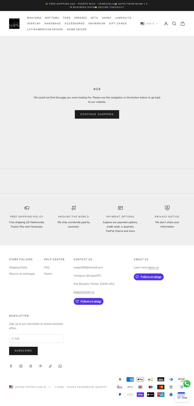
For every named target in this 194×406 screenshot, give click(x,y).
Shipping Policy (18, 267)
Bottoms (52, 17)
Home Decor (77, 29)
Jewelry (34, 23)
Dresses (80, 17)
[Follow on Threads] (31, 366)
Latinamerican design (45, 29)
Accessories (75, 23)
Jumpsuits (123, 17)
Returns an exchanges (22, 274)
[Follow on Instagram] (21, 366)
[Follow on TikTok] (50, 366)
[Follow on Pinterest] (40, 366)
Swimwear (96, 23)
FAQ (46, 267)
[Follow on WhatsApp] (60, 366)
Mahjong (34, 17)
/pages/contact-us (84, 292)
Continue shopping (97, 114)
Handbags (53, 23)
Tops (66, 17)
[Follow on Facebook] (11, 366)
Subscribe (23, 350)
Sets (94, 17)
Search (48, 274)
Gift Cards (118, 23)
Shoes (106, 17)
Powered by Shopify (92, 387)
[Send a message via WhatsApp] (187, 383)
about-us (153, 267)
